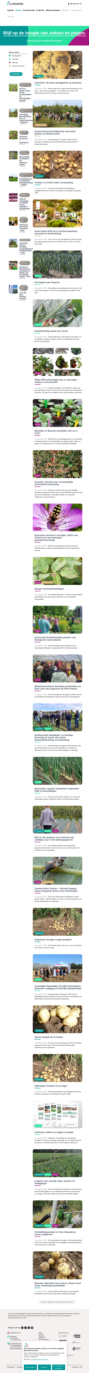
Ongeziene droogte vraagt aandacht (53, 939)
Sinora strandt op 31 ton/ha (49, 1037)
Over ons (10, 16)
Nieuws (18, 10)
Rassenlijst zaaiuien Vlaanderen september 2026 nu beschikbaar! (57, 789)
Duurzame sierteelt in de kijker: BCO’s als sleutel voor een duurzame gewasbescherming (56, 537)
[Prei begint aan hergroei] (57, 264)
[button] (80, 4)
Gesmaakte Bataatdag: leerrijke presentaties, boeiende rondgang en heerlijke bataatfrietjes (58, 987)
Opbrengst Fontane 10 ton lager (51, 1086)
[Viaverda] (15, 3)
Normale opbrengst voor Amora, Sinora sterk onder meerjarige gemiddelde (58, 1284)
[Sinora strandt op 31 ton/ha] (57, 1019)
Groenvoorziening (18, 66)
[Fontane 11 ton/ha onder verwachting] (57, 165)
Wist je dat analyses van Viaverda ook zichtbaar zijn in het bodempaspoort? (54, 838)
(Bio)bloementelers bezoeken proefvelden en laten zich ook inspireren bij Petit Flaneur (58, 687)
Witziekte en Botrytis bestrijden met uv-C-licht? (56, 432)
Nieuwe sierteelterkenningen (49, 589)
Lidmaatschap (75, 10)
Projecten (40, 10)
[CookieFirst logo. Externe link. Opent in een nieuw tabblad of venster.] (26, 1345)
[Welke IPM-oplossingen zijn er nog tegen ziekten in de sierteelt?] (57, 362)
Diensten (65, 10)
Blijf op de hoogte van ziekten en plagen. (44, 33)
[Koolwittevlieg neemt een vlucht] (57, 313)
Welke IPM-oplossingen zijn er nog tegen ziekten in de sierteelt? (56, 381)
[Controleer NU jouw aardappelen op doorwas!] (57, 65)
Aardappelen (16, 56)
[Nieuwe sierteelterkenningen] (57, 571)
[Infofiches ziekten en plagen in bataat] (57, 1114)
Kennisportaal (29, 10)
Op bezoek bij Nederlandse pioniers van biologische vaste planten (55, 638)
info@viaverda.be (15, 1333)
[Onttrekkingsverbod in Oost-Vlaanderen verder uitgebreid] (57, 1214)
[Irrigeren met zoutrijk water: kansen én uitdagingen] (57, 1163)
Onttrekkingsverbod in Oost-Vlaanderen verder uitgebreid (55, 1233)
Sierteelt (15, 62)
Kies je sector (14, 52)
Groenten (15, 59)
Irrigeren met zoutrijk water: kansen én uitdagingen (55, 1182)
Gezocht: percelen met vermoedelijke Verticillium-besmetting (54, 483)
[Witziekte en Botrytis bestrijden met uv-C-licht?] (57, 413)
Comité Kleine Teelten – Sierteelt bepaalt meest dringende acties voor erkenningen (56, 889)
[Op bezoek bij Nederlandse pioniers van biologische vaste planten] (57, 620)
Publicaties (42, 1337)
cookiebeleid (34, 1359)
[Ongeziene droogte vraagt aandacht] (57, 922)
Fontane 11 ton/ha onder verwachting (54, 182)
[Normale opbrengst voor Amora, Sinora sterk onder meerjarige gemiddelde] (57, 1265)
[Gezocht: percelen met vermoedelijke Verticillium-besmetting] (57, 464)
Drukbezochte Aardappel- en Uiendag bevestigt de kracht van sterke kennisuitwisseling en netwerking (54, 737)
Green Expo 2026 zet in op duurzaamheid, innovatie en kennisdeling (56, 232)
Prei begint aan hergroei (47, 282)
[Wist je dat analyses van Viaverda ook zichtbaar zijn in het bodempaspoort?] (57, 820)
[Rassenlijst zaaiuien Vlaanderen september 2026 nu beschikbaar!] (57, 771)
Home (40, 1332)
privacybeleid (44, 1359)
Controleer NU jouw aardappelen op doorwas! (58, 83)
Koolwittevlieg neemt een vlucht (51, 331)
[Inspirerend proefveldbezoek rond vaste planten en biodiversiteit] (57, 114)
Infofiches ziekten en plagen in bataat (54, 1132)
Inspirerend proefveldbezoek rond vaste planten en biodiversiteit (55, 132)
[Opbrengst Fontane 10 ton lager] (57, 1068)
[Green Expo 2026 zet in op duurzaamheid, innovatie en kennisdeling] (57, 213)
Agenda (10, 10)
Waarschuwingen (53, 10)
